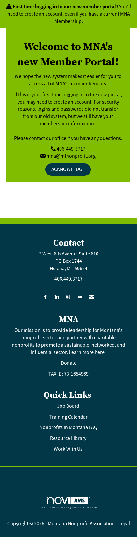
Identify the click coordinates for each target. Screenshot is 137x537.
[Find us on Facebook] (45, 297)
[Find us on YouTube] (80, 297)
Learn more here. (88, 352)
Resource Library (68, 438)
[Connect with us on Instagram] (68, 297)
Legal (124, 523)
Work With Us (68, 449)
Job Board (68, 406)
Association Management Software (68, 507)
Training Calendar (68, 417)
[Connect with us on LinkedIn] (57, 297)
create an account (43, 14)
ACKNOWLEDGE (68, 169)
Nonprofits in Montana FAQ (68, 427)
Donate (68, 363)
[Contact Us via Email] (91, 297)
